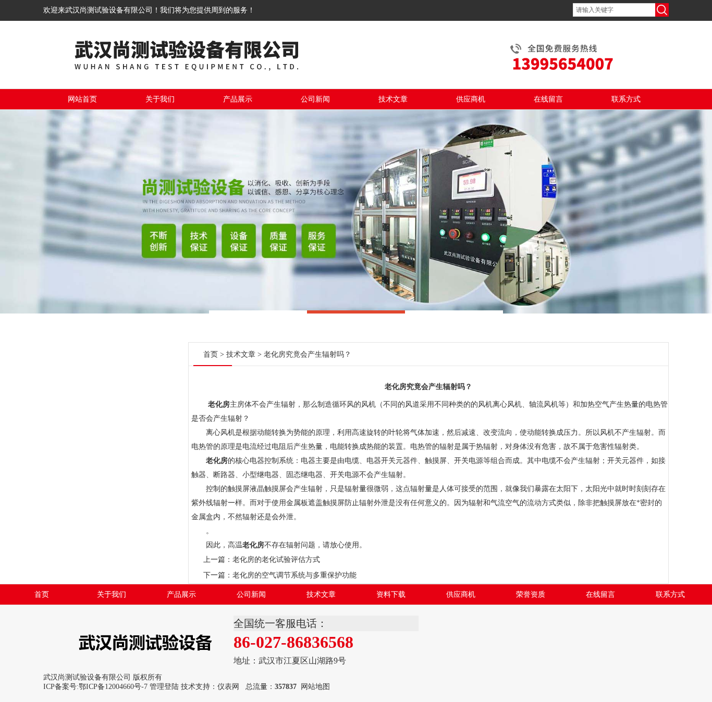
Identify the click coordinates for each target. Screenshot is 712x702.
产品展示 (237, 99)
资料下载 (391, 594)
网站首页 (82, 99)
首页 (210, 354)
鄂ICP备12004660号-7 (113, 687)
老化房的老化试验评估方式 (276, 559)
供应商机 (470, 99)
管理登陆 (164, 687)
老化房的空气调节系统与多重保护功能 (294, 575)
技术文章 (393, 99)
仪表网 (228, 687)
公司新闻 (315, 99)
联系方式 (626, 99)
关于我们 (160, 99)
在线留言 (548, 99)
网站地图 (315, 687)
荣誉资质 (530, 594)
